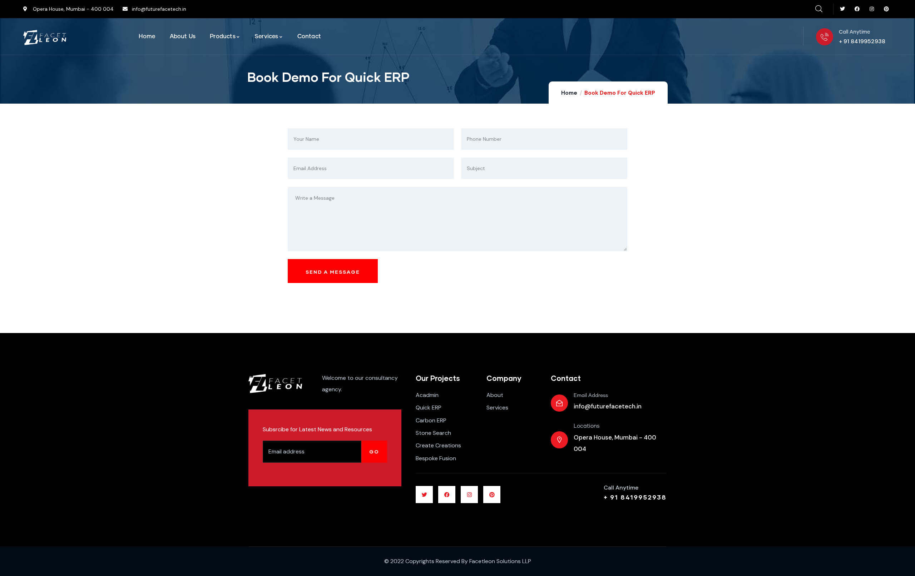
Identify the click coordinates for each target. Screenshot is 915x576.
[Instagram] (871, 9)
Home (569, 92)
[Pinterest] (886, 9)
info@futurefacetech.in (608, 406)
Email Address (591, 395)
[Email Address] (559, 403)
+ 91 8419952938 (635, 497)
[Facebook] (857, 9)
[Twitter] (842, 9)
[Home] (44, 37)
